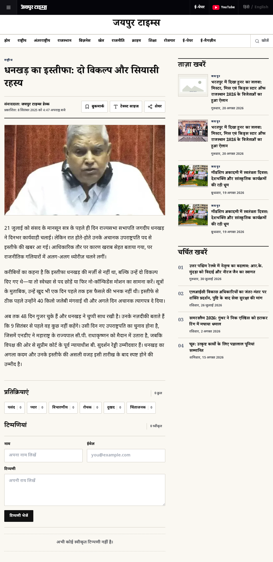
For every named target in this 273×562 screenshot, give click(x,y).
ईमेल (91, 444)
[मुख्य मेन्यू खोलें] (8, 7)
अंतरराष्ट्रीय (42, 40)
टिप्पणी (9, 469)
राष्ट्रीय (22, 40)
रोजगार (169, 40)
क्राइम (136, 40)
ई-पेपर (199, 7)
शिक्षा (152, 40)
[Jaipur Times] (34, 7)
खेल (101, 40)
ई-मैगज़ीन (208, 40)
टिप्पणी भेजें (19, 515)
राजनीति (118, 40)
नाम (7, 444)
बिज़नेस (85, 40)
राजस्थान (64, 40)
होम (7, 40)
